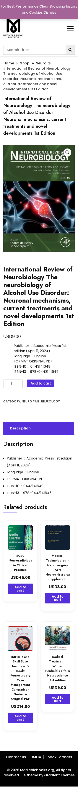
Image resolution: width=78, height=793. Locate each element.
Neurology (50, 401)
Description (20, 428)
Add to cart (41, 383)
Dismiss (50, 12)
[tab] (38, 428)
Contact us (16, 757)
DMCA (36, 757)
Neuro (27, 401)
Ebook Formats (59, 757)
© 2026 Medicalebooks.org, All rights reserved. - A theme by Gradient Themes (39, 772)
